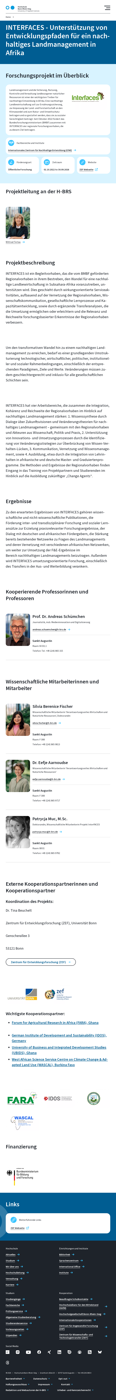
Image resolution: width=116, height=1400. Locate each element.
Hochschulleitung (15, 1272)
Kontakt (65, 1384)
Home (8, 17)
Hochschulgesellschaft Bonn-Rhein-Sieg (80, 1313)
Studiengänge (13, 1299)
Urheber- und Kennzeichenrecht (74, 1390)
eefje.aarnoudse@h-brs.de (46, 779)
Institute (64, 1272)
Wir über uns (12, 1266)
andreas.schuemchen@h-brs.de (49, 629)
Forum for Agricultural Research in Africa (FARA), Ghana (55, 1022)
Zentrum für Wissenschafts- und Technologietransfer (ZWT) (76, 1336)
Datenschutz (40, 1378)
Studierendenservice (16, 1323)
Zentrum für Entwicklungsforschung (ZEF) (38, 962)
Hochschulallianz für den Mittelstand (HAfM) (78, 1306)
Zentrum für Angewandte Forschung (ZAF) (78, 1327)
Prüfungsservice (14, 1311)
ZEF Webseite (86, 169)
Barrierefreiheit (14, 1378)
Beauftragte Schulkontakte (73, 1299)
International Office (69, 1266)
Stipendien (11, 1335)
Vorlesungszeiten (15, 1329)
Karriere (10, 1284)
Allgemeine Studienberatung (21, 1317)
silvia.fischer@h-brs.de (44, 722)
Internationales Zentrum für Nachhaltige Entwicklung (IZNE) (40, 150)
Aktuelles (10, 1254)
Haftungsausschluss (16, 1384)
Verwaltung (12, 1278)
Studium (10, 1260)
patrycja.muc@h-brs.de (45, 831)
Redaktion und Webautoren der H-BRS (26, 1390)
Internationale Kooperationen (75, 1320)
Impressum (44, 1384)
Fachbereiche (13, 1305)
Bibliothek (64, 1254)
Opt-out (62, 1378)
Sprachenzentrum (69, 1260)
